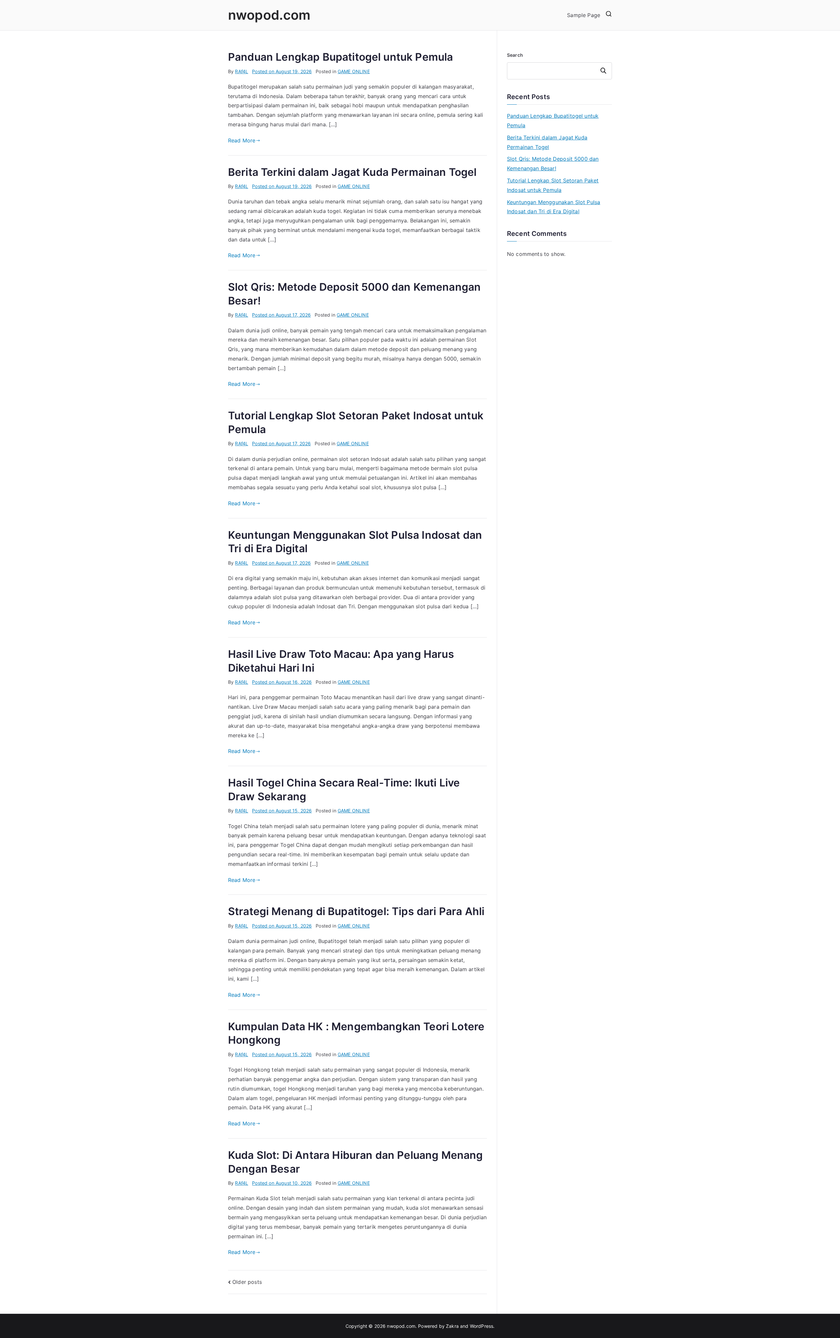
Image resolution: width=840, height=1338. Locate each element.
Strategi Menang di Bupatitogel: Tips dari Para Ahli (356, 911)
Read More (241, 140)
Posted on (282, 71)
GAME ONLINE (354, 71)
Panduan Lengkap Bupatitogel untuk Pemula (340, 57)
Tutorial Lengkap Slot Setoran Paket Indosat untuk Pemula (553, 185)
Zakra (452, 1326)
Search (515, 55)
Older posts (247, 1282)
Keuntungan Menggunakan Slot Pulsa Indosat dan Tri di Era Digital (553, 207)
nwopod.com (269, 15)
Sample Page (583, 15)
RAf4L (241, 71)
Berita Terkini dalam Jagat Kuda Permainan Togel (352, 172)
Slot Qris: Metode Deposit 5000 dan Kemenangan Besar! (552, 164)
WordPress (481, 1326)
